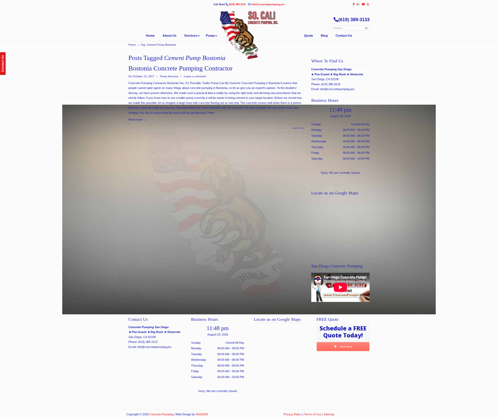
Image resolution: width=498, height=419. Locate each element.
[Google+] (358, 4)
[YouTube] (363, 4)
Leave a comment (195, 76)
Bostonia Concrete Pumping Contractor (180, 68)
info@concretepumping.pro (268, 4)
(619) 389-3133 (237, 4)
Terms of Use (312, 414)
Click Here (345, 346)
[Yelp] (368, 4)
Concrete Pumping (161, 414)
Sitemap (329, 414)
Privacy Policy (292, 414)
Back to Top (298, 128)
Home (132, 44)
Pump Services (169, 76)
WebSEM (202, 414)
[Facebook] (353, 4)
